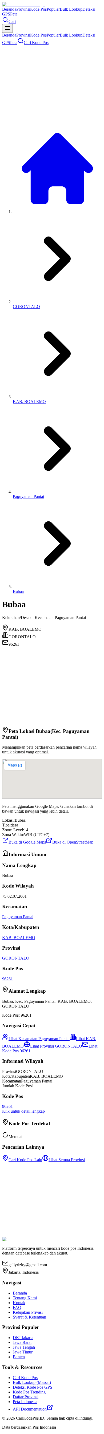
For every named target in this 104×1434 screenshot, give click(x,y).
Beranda (9, 9)
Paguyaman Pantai (28, 496)
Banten (19, 1357)
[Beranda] (57, 211)
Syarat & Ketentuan (29, 1317)
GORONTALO (26, 306)
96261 (7, 979)
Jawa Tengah (24, 1347)
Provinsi (23, 9)
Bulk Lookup (71, 9)
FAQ (17, 1307)
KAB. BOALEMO (29, 401)
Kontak (19, 1302)
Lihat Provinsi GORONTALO (56, 1046)
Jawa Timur (23, 1352)
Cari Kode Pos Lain (25, 1159)
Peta (13, 14)
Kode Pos (38, 9)
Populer (53, 9)
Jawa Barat (22, 1342)
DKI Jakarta (23, 1337)
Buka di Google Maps (27, 842)
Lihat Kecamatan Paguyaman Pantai (39, 1038)
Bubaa (18, 591)
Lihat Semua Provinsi (67, 1159)
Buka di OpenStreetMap (72, 842)
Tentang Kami (25, 1298)
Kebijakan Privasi (28, 1312)
